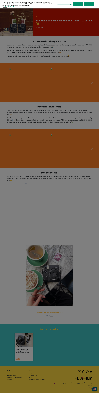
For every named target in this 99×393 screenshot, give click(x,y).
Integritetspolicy (11, 6)
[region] (49, 4)
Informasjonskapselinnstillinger (64, 4)
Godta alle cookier (89, 4)
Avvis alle (78, 4)
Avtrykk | (5, 6)
